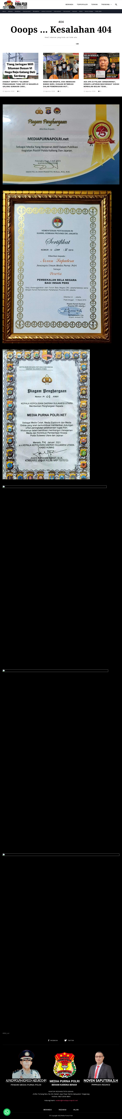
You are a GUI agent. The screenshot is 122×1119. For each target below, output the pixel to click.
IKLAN (76, 1110)
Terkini (94, 4)
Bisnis (4, 11)
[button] (116, 4)
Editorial (10, 11)
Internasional (57, 11)
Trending (105, 4)
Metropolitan (36, 11)
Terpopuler (82, 4)
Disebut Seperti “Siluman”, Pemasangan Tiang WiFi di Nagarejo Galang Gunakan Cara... (20, 84)
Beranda (69, 4)
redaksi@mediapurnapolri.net (67, 1100)
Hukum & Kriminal (46, 11)
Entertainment (26, 11)
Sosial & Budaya (89, 11)
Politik (80, 11)
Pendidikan (17, 11)
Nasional (74, 11)
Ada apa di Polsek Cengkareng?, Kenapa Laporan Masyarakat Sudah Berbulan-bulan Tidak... (101, 84)
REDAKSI (62, 1110)
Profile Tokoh (98, 11)
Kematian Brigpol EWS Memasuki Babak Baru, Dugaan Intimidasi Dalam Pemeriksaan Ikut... (59, 84)
